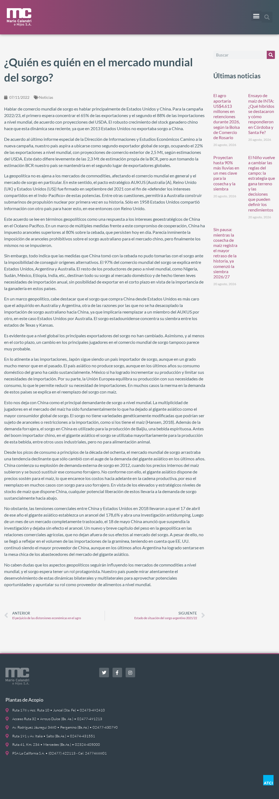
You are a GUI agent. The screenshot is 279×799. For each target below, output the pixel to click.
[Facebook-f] (117, 672)
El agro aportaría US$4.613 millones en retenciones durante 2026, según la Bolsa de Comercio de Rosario (226, 116)
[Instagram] (130, 672)
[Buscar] (271, 55)
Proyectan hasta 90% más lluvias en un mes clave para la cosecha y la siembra (226, 173)
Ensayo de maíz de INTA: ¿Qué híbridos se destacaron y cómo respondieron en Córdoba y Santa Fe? (261, 114)
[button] (256, 16)
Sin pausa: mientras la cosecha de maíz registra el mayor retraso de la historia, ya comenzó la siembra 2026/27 (225, 253)
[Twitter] (104, 672)
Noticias (46, 97)
